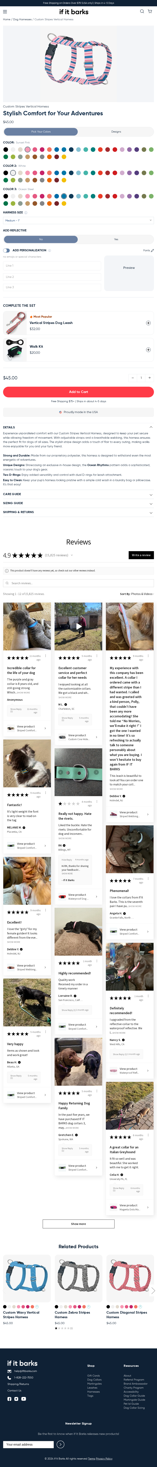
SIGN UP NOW (79, 731)
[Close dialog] (112, 689)
